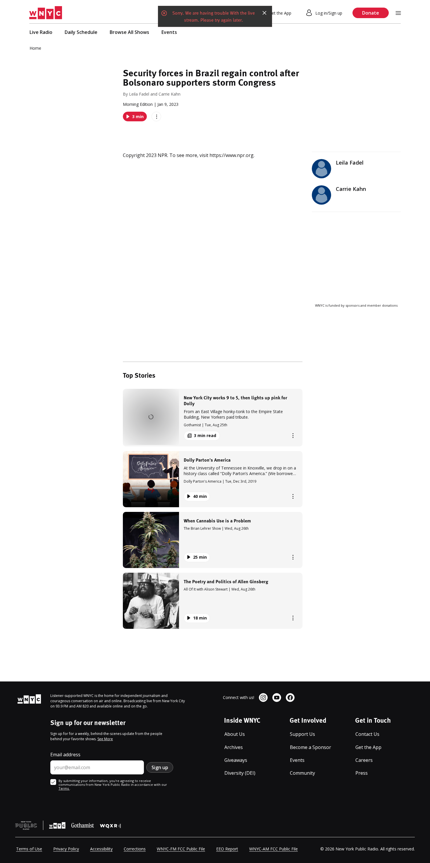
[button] (212, 417)
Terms (64, 788)
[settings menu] (398, 13)
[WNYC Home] (45, 13)
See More (105, 738)
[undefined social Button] (263, 697)
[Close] (264, 13)
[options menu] (156, 116)
